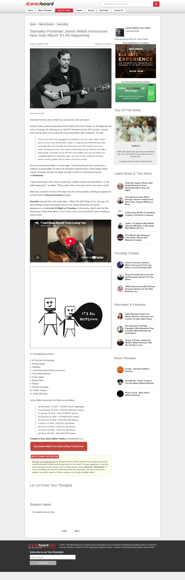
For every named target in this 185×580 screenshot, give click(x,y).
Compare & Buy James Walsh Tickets (47, 439)
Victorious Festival (53, 195)
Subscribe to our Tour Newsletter (47, 552)
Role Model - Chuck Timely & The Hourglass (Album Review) (139, 382)
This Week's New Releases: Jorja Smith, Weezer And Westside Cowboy (137, 237)
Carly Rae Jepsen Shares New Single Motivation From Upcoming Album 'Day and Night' (139, 186)
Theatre (79, 10)
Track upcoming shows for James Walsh (131, 39)
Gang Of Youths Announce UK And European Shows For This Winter (139, 277)
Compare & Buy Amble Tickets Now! (135, 161)
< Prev (64, 531)
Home (30, 10)
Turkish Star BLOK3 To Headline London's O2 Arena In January (140, 214)
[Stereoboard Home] (39, 5)
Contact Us (118, 10)
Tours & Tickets (64, 10)
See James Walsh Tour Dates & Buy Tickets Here (59, 446)
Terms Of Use (149, 547)
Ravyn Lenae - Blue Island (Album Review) (137, 394)
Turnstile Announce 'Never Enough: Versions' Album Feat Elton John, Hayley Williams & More (139, 200)
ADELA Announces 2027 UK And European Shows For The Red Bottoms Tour (140, 288)
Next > (77, 531)
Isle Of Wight (57, 208)
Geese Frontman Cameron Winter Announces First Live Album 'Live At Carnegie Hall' (138, 265)
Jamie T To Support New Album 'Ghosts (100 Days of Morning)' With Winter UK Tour (139, 225)
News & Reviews (45, 10)
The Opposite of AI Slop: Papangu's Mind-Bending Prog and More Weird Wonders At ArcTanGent (139, 329)
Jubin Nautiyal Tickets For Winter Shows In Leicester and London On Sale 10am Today (139, 316)
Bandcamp (38, 175)
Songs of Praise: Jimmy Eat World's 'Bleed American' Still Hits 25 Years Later (138, 342)
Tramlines (72, 208)
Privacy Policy (136, 547)
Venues (91, 10)
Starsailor (34, 201)
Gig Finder (104, 10)
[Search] (156, 4)
